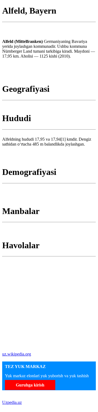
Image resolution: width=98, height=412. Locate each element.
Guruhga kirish (30, 385)
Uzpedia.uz (12, 402)
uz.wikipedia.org (16, 354)
